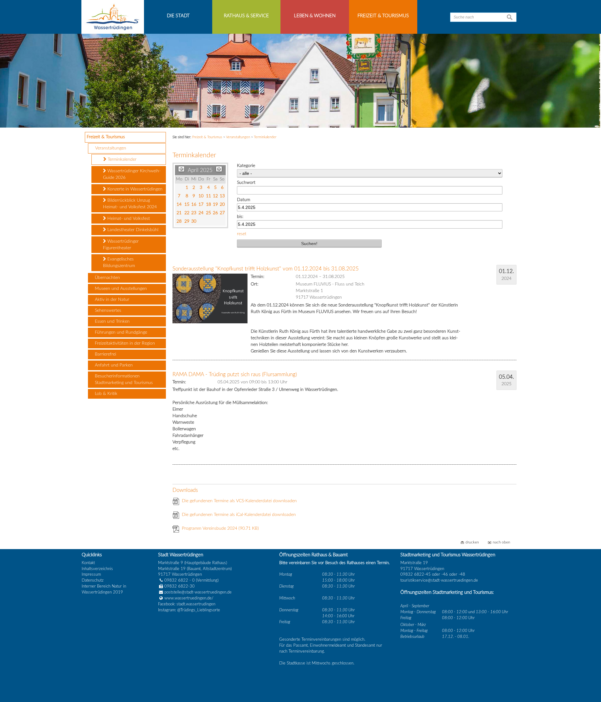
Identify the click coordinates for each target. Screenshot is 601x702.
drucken (472, 542)
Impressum (91, 574)
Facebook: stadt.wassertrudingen (186, 604)
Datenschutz (93, 580)
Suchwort (246, 182)
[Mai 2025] (219, 170)
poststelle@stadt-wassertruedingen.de (198, 592)
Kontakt (88, 563)
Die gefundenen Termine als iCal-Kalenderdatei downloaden (239, 515)
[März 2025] (181, 170)
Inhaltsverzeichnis (97, 569)
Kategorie (246, 166)
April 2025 (200, 170)
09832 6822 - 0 (179, 580)
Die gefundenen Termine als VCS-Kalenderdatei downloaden (239, 501)
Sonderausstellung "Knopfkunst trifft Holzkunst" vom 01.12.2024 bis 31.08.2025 (265, 268)
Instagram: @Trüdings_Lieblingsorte (189, 610)
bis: (240, 217)
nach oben (501, 542)
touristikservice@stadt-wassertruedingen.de (439, 580)
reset (241, 234)
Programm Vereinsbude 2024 (220, 528)
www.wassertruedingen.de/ (188, 598)
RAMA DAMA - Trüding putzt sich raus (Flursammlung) (234, 374)
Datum (243, 200)
